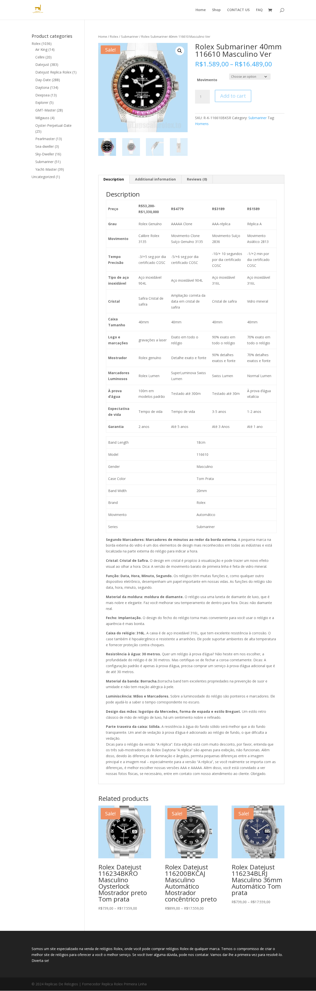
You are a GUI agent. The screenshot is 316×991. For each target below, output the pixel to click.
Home (201, 10)
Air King (41, 49)
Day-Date (43, 79)
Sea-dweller (44, 146)
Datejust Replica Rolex (53, 72)
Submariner (129, 36)
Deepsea (42, 95)
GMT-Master (45, 110)
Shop (216, 10)
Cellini (39, 57)
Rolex (114, 36)
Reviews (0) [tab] (197, 179)
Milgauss (42, 117)
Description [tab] (113, 179)
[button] (179, 50)
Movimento (207, 79)
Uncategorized (43, 176)
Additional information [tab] (155, 179)
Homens (202, 123)
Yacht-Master (46, 169)
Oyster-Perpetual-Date (53, 125)
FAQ (259, 10)
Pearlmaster (45, 138)
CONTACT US (238, 10)
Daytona (42, 87)
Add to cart (233, 95)
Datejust (42, 64)
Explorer (41, 102)
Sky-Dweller (44, 154)
